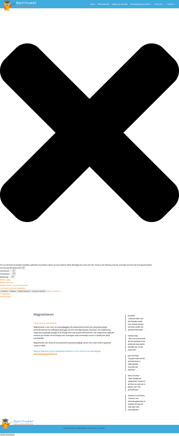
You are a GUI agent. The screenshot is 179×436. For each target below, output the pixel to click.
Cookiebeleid (5, 294)
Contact (170, 4)
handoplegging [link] (64, 327)
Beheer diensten (6, 282)
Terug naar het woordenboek (45, 323)
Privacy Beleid (5, 296)
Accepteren (4, 291)
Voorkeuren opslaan (38, 291)
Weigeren (13, 291)
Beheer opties (5, 280)
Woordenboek (103, 4)
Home (92, 4)
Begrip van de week (120, 4)
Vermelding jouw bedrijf (140, 4)
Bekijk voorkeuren (24, 291)
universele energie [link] (100, 327)
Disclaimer (92, 428)
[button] (89, 133)
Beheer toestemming (7, 435)
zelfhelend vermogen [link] (59, 330)
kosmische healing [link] (75, 343)
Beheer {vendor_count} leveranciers (14, 285)
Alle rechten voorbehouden (76, 428)
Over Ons (158, 4)
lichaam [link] (85, 330)
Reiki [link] (43, 345)
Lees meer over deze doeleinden (12, 288)
